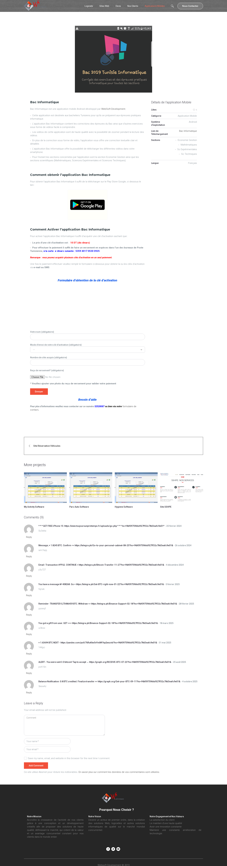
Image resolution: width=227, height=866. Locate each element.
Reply (29, 537)
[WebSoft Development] (113, 798)
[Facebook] (108, 849)
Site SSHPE (165, 507)
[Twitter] (113, 849)
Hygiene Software (124, 507)
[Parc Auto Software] (90, 488)
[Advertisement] (87, 307)
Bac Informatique (188, 131)
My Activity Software (34, 507)
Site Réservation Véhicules (46, 446)
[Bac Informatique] (113, 59)
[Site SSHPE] (181, 488)
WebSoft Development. (113, 109)
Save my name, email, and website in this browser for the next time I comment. (69, 758)
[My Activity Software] (45, 488)
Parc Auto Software (79, 507)
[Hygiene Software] (136, 488)
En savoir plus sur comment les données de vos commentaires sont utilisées (119, 772)
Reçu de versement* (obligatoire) (47, 370)
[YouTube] (118, 849)
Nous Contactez (190, 6)
